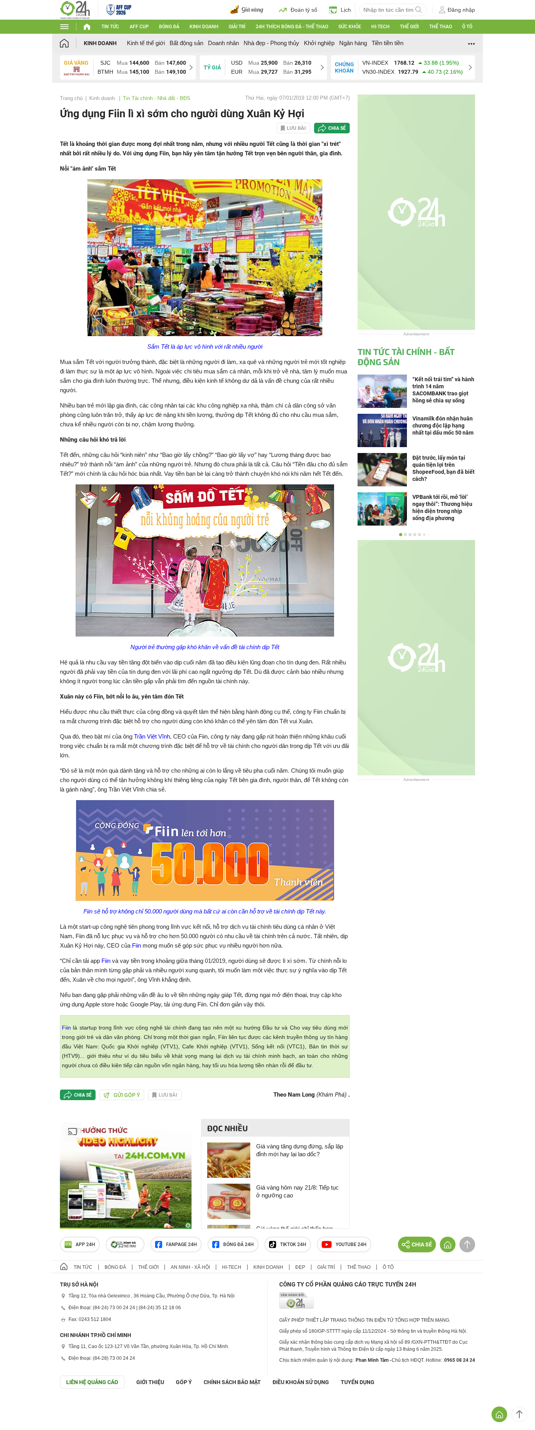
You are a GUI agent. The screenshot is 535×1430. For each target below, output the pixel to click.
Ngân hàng (353, 43)
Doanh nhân (223, 43)
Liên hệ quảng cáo (92, 1382)
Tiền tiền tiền (387, 43)
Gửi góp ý (127, 1095)
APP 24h (85, 1244)
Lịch (346, 10)
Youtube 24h (351, 1244)
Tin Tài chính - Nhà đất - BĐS (156, 98)
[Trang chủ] (72, 43)
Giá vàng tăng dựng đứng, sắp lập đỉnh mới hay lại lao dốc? (299, 1150)
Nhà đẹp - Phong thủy (271, 43)
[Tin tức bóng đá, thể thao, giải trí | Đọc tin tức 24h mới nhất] (75, 9)
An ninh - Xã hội (190, 1267)
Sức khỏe (349, 26)
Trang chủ (71, 98)
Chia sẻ (337, 128)
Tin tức (110, 26)
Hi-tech (380, 26)
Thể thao (440, 26)
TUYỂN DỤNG (357, 1382)
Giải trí (237, 26)
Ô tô (467, 26)
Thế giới (409, 26)
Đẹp (300, 1267)
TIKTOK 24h (293, 1244)
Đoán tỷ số (304, 10)
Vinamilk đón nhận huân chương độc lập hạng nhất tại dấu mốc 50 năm (443, 425)
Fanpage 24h (181, 1244)
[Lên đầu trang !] (519, 1414)
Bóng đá (169, 26)
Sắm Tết (158, 346)
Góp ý (184, 1382)
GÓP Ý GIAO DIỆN (23, 1408)
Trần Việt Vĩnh (152, 736)
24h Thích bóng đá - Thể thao (292, 26)
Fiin (136, 945)
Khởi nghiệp (319, 43)
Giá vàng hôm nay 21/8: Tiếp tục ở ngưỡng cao (297, 1191)
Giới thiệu (150, 1382)
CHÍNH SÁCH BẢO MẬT (232, 1382)
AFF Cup (139, 26)
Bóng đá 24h (238, 1244)
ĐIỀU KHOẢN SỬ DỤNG (301, 1382)
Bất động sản (186, 43)
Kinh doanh (204, 26)
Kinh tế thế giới (146, 43)
